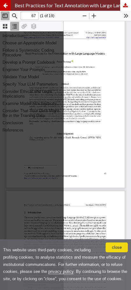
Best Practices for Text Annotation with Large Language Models (73, 5)
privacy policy (60, 271)
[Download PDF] (125, 5)
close (117, 247)
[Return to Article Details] (5, 5)
